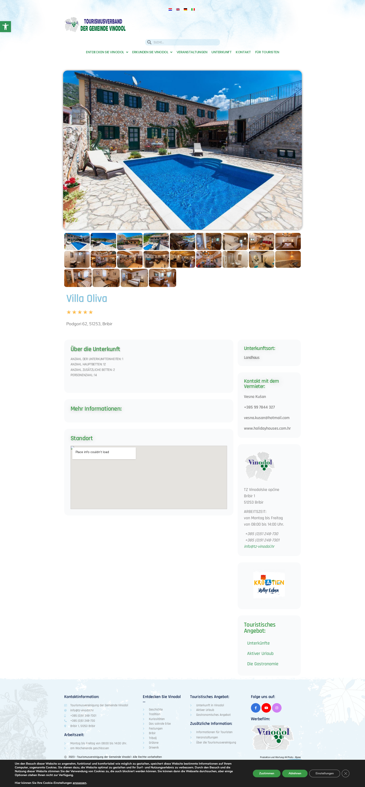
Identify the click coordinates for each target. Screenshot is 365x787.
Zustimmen (266, 773)
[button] (272, 737)
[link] (5, 26)
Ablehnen (295, 773)
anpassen (79, 783)
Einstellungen (325, 773)
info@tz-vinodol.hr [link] (259, 546)
